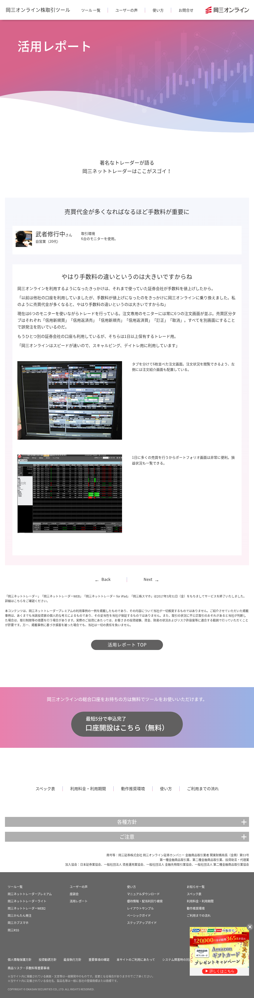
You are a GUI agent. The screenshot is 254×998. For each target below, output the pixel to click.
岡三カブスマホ (18, 922)
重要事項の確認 (99, 959)
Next (151, 579)
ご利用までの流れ (203, 788)
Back (103, 579)
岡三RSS (13, 930)
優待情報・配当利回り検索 (145, 901)
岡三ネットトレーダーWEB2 (27, 908)
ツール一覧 (15, 887)
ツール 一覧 (90, 10)
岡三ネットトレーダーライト (27, 901)
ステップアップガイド (142, 922)
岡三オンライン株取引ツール (38, 9)
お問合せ (186, 10)
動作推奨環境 (133, 788)
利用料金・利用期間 (88, 788)
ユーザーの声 (126, 10)
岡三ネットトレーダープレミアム (30, 894)
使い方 (158, 10)
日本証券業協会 (90, 864)
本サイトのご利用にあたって (136, 959)
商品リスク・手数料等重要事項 (28, 968)
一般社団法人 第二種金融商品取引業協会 (222, 864)
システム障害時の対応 (177, 959)
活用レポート (79, 901)
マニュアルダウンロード (143, 894)
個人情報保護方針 (20, 959)
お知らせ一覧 (196, 887)
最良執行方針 (72, 959)
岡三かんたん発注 (20, 915)
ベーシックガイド (139, 915)
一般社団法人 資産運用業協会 (123, 864)
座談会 (74, 894)
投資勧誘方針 (48, 959)
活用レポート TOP (127, 644)
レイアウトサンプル (140, 908)
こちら (18, 601)
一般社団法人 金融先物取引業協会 (169, 864)
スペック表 (45, 788)
